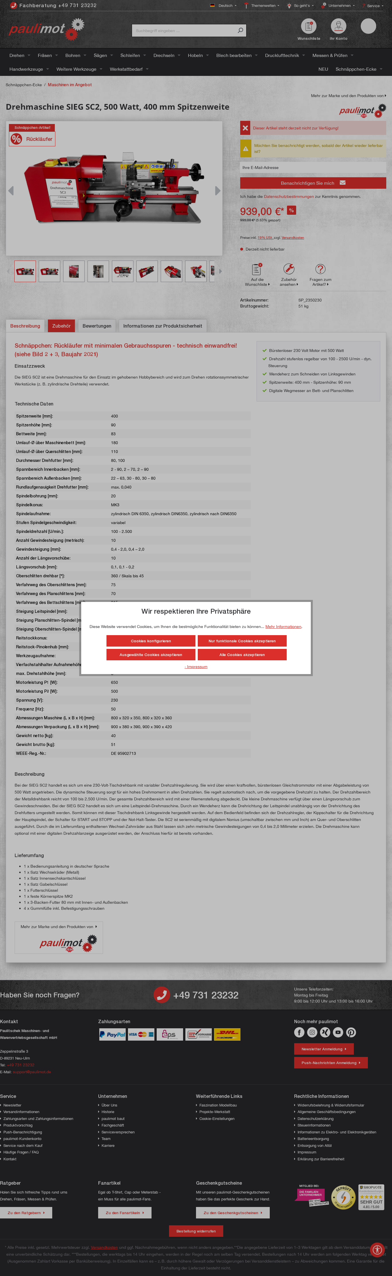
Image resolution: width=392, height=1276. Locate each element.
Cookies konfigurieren (151, 641)
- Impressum (196, 666)
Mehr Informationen (283, 626)
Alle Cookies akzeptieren (242, 654)
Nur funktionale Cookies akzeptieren (242, 641)
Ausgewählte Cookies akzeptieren (151, 654)
